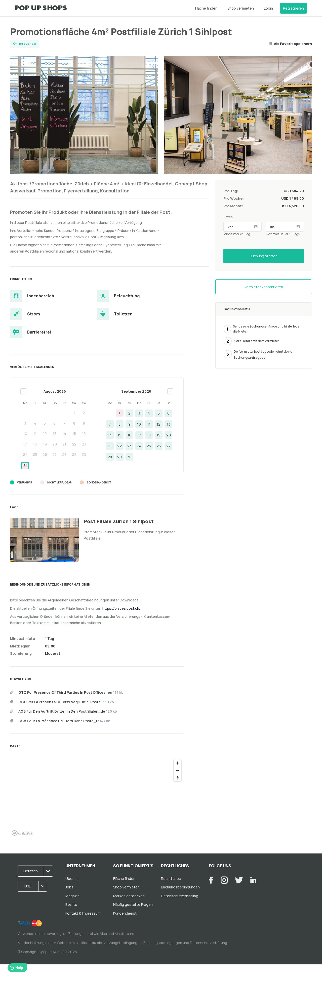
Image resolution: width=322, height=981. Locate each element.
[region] (97, 797)
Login (268, 8)
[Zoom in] (177, 763)
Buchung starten (263, 256)
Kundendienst (125, 913)
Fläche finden (206, 8)
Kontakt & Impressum (83, 913)
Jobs (69, 887)
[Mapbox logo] (23, 833)
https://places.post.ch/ (121, 608)
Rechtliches (171, 878)
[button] (37, 871)
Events (71, 904)
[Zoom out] (177, 770)
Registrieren (293, 8)
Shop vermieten (240, 8)
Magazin (72, 895)
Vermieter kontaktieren (264, 286)
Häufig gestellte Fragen (133, 904)
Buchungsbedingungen (180, 887)
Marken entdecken (129, 895)
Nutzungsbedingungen (122, 942)
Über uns (72, 878)
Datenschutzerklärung (179, 895)
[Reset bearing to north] (177, 777)
